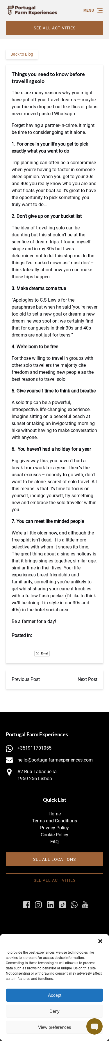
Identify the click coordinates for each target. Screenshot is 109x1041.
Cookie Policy (54, 835)
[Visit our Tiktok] (62, 904)
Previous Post (26, 679)
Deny (54, 1011)
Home (55, 814)
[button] (100, 941)
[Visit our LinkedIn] (50, 904)
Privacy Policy (54, 828)
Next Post (87, 679)
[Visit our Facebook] (26, 904)
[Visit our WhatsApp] (74, 904)
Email (44, 653)
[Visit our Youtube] (85, 904)
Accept (54, 995)
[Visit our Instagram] (38, 904)
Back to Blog (21, 54)
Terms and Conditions (54, 821)
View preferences (54, 1027)
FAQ (54, 842)
